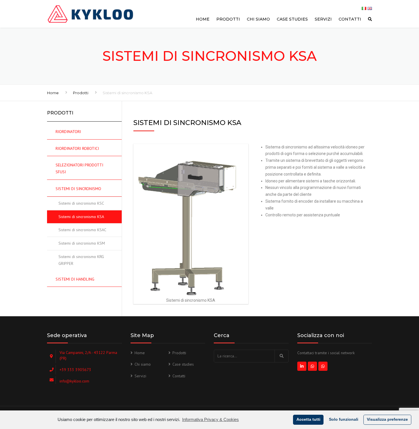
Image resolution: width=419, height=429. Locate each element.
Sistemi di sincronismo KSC (81, 203)
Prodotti (228, 19)
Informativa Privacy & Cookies (210, 419)
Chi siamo (258, 19)
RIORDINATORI (68, 131)
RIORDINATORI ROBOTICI (77, 148)
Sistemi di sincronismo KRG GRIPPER (81, 260)
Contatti (350, 19)
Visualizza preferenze (387, 419)
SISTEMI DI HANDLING (75, 279)
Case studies (292, 19)
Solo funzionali (343, 419)
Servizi (323, 19)
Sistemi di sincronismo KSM (81, 243)
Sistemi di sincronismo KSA (81, 216)
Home (203, 19)
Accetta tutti (308, 419)
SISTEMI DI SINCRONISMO (78, 188)
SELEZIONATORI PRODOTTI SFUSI (79, 168)
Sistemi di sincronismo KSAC (82, 229)
